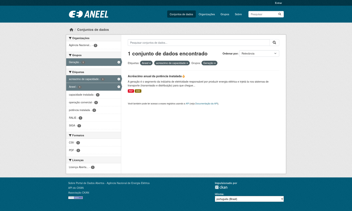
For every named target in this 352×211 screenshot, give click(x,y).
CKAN (221, 187)
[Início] (71, 29)
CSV (138, 91)
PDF (131, 91)
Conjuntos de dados (181, 14)
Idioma (219, 194)
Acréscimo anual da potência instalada (155, 76)
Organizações (207, 14)
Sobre (238, 14)
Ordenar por (230, 53)
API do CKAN (76, 188)
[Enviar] (279, 14)
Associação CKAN (78, 192)
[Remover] (150, 63)
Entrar (278, 3)
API (187, 103)
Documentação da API (206, 103)
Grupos (225, 14)
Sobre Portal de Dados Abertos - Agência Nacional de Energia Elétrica (109, 183)
